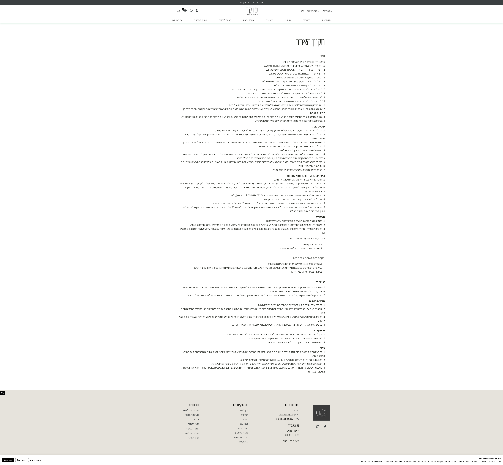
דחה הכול (21, 460)
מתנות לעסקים (225, 20)
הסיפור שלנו (327, 11)
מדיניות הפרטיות (363, 461)
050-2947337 (286, 414)
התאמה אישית (36, 460)
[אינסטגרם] (317, 426)
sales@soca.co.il (285, 418)
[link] (196, 10)
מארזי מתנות (248, 20)
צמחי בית (269, 20)
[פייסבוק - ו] (325, 426)
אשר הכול (8, 460)
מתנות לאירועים (200, 20)
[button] (179, 11)
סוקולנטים (326, 20)
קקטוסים (306, 20)
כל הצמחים (177, 20)
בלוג (302, 11)
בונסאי (288, 20)
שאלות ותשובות (313, 11)
